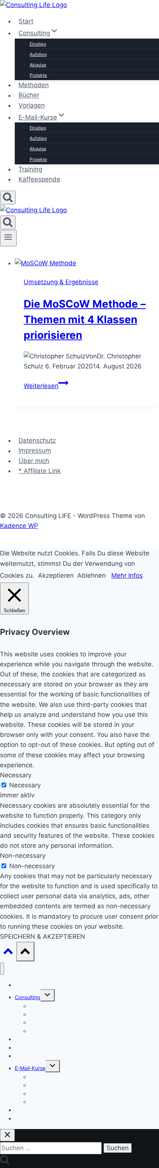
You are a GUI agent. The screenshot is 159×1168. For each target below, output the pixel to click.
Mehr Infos (127, 575)
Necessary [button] (15, 775)
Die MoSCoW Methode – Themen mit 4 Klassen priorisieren (85, 319)
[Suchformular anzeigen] (8, 197)
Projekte (38, 75)
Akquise (38, 65)
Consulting (27, 997)
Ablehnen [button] (91, 575)
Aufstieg (38, 54)
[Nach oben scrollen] (8, 953)
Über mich (33, 461)
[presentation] (87, 263)
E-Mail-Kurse (30, 1068)
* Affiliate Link (39, 471)
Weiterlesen (46, 386)
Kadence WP (19, 525)
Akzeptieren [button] (56, 575)
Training (30, 169)
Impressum (34, 451)
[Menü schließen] (2, 968)
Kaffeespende (39, 179)
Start (25, 21)
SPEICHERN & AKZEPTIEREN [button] (42, 936)
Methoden (33, 85)
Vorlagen (31, 105)
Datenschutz (37, 440)
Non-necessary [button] (22, 855)
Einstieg (38, 44)
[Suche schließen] (7, 1135)
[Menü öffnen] (8, 238)
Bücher (28, 95)
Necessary (25, 785)
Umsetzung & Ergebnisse (61, 282)
